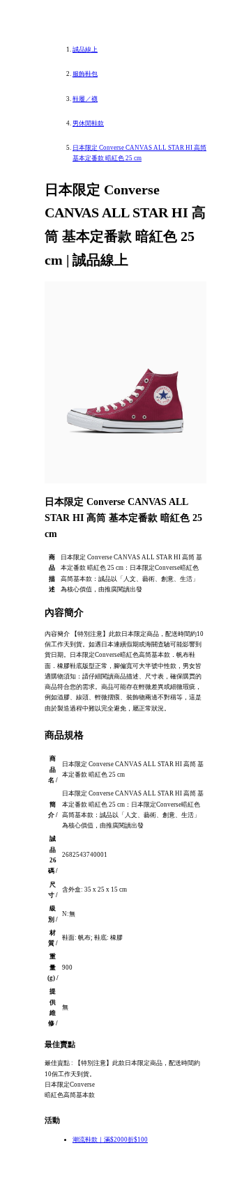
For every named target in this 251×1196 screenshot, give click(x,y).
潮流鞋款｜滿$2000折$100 (110, 1139)
